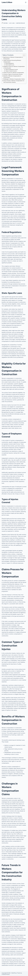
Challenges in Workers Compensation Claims (14, 79)
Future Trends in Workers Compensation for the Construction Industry (14, 81)
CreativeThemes (6, 974)
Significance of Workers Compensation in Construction (13, 58)
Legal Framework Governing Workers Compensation (12, 61)
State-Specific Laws (10, 64)
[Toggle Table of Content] (23, 55)
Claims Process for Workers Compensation (14, 72)
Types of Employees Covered (12, 69)
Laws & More (7, 2)
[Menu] (25, 2)
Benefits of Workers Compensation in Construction (12, 76)
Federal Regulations (10, 63)
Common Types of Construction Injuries (13, 74)
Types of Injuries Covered (11, 71)
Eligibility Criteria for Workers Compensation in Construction (14, 67)
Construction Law (20, 23)
